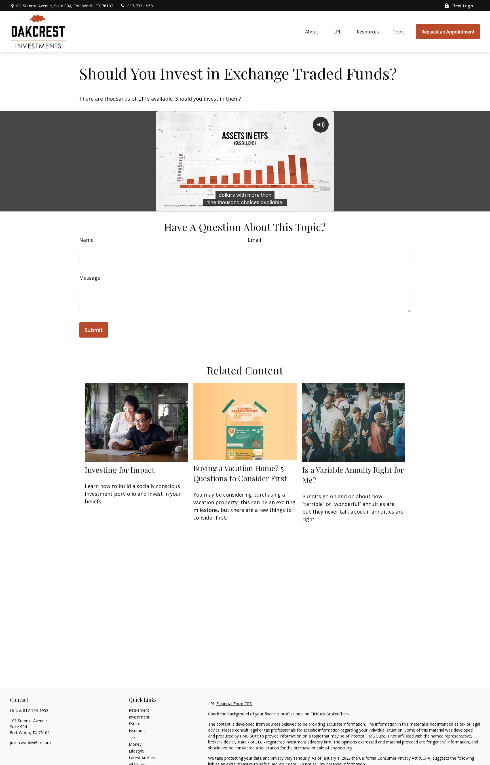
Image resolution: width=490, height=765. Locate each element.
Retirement (139, 710)
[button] (312, 32)
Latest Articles (142, 757)
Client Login (462, 6)
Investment (139, 717)
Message (89, 277)
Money (135, 744)
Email (254, 239)
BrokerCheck (338, 714)
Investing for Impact (120, 470)
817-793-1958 (140, 6)
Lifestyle (136, 751)
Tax (132, 737)
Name (86, 239)
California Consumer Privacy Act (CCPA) (395, 758)
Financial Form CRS (234, 703)
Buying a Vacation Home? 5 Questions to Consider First (240, 473)
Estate (134, 723)
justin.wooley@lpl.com (30, 742)
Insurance (138, 730)
